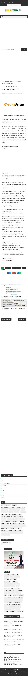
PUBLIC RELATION (5, 523)
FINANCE (18, 588)
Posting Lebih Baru (6, 319)
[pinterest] (12, 2)
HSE (9, 514)
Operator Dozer (20, 519)
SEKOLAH (6, 611)
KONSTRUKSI (13, 593)
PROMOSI (22, 521)
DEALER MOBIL (7, 581)
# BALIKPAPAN (8, 268)
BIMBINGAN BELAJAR (14, 577)
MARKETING (9, 516)
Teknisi (20, 532)
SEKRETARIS (3, 530)
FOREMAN (16, 512)
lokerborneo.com (23, 671)
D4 (2, 480)
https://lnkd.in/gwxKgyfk (7, 260)
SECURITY (19, 528)
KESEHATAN (20, 590)
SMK (3, 493)
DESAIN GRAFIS (4, 509)
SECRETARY (13, 528)
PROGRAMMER (15, 521)
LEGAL (19, 593)
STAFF (15, 530)
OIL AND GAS (20, 595)
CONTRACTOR (13, 579)
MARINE (10, 595)
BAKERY (12, 574)
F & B (17, 586)
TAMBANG (12, 611)
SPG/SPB (10, 530)
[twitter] (7, 2)
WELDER (7, 535)
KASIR (20, 514)
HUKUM (14, 590)
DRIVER (22, 509)
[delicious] (26, 1)
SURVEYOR (20, 530)
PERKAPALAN (7, 604)
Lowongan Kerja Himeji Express (11, 641)
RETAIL (5, 609)
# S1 (20, 268)
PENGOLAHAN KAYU (18, 602)
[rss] (20, 1)
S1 (2, 488)
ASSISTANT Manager (5, 507)
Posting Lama (22, 319)
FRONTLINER (23, 512)
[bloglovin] (15, 1)
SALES (2, 528)
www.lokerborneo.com (6, 542)
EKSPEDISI (6, 586)
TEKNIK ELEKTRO (8, 81)
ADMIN (2, 505)
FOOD (5, 590)
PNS (2, 521)
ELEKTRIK (3, 512)
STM (3, 497)
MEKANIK (15, 516)
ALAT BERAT (8, 505)
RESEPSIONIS (23, 526)
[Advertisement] (14, 33)
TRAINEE (15, 532)
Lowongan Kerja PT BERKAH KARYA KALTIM (10, 285)
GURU (2, 514)
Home (3, 81)
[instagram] (2, 2)
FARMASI (12, 588)
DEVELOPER (11, 509)
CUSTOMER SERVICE (20, 507)
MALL (5, 595)
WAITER (2, 535)
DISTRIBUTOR (7, 583)
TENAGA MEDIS (9, 532)
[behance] (23, 1)
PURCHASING (13, 523)
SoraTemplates (10, 669)
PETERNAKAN (13, 606)
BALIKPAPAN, (5, 93)
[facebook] (5, 2)
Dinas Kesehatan (16, 583)
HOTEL (10, 590)
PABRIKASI (10, 597)
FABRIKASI (6, 588)
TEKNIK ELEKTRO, (18, 93)
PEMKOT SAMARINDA (18, 599)
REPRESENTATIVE (14, 526)
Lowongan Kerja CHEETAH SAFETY (12, 619)
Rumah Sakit (16, 609)
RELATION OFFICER (5, 526)
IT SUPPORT (14, 514)
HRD (6, 514)
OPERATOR (3, 519)
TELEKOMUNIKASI (19, 611)
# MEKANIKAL (15, 268)
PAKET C (4, 485)
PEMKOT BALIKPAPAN (18, 597)
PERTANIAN (6, 606)
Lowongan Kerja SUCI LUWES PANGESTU (13, 632)
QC (23, 523)
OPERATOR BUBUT (11, 519)
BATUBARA (6, 577)
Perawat (19, 523)
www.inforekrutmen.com (6, 543)
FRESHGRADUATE (6, 483)
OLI (5, 597)
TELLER (2, 532)
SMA (3, 490)
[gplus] (10, 2)
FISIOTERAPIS (10, 512)
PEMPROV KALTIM (8, 602)
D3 (2, 478)
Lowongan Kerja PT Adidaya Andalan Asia (14, 639)
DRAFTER (18, 509)
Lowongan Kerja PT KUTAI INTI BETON (13, 629)
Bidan (13, 507)
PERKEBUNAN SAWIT (16, 604)
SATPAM (7, 528)
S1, (14, 93)
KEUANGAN (6, 593)
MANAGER (3, 516)
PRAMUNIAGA (7, 521)
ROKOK (10, 609)
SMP (3, 495)
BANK (17, 574)
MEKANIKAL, (11, 93)
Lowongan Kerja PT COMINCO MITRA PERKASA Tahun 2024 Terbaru (13, 309)
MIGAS (14, 595)
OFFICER (21, 516)
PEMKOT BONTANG (8, 599)
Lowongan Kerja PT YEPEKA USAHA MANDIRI (11, 296)
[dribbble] (18, 1)
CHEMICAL (6, 579)
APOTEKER (14, 505)
